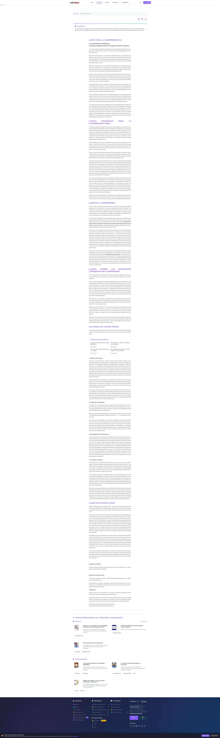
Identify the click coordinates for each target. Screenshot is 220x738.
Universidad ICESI (117, 712)
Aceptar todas (205, 735)
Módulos (77, 707)
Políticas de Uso (116, 707)
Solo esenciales (214, 735)
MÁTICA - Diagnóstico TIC (100, 714)
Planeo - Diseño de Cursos (100, 709)
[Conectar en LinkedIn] (139, 726)
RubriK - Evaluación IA (99, 707)
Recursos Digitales (79, 720)
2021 (95, 725)
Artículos (76, 13)
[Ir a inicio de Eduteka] (74, 2)
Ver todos (143, 621)
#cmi (134, 673)
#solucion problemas (127, 673)
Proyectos (77, 709)
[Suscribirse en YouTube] (136, 726)
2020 (95, 727)
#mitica (76, 690)
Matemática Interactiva (80, 714)
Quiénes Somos (116, 704)
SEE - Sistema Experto (81, 717)
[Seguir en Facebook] (131, 726)
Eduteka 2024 (99, 720)
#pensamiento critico (79, 635)
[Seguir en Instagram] (133, 726)
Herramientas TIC (79, 712)
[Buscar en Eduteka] (140, 2)
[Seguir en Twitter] (142, 726)
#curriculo (82, 690)
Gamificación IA (98, 712)
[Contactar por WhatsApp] (144, 726)
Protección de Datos (118, 709)
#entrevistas (77, 651)
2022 (95, 723)
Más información (75, 736)
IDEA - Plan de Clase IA (99, 704)
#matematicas (85, 673)
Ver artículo (93, 346)
